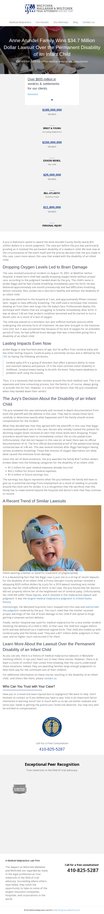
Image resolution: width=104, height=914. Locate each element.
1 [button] (52, 100)
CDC (5, 356)
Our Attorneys (60, 22)
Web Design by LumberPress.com (67, 910)
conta (47, 678)
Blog (75, 22)
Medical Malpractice (20, 22)
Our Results (42, 22)
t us (54, 678)
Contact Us (89, 22)
